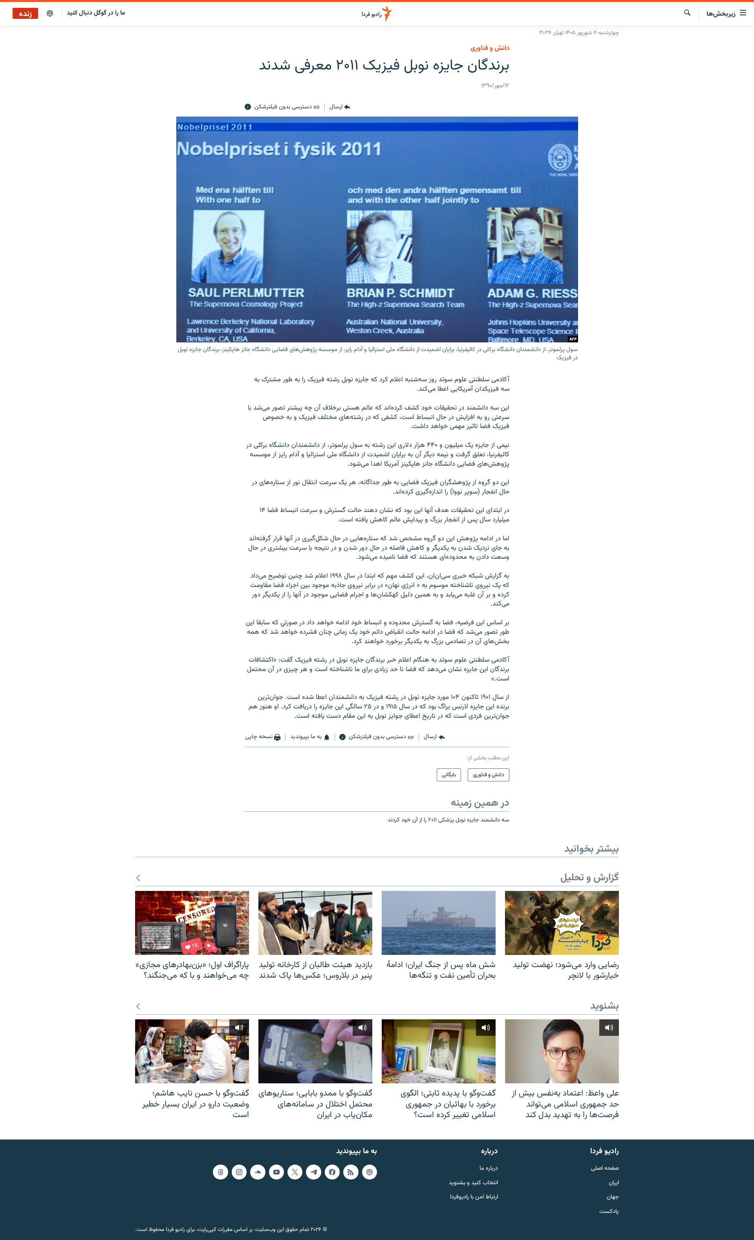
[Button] (339, 107)
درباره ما (488, 1169)
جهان (613, 1197)
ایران (614, 1183)
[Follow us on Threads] (220, 1172)
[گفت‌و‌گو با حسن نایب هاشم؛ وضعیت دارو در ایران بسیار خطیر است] (192, 1051)
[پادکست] (50, 14)
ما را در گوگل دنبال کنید (96, 13)
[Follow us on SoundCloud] (257, 1172)
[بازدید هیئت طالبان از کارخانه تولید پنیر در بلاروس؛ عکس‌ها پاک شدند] (315, 923)
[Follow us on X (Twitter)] (294, 1172)
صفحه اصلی (605, 1169)
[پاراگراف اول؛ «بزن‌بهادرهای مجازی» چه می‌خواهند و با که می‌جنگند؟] (192, 923)
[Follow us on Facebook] (332, 1172)
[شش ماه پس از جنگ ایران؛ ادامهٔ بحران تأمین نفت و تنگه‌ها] (439, 923)
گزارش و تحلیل (589, 878)
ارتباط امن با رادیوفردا (474, 1197)
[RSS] (350, 1172)
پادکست (609, 1212)
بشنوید (604, 1006)
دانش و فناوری (489, 48)
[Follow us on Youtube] (276, 1172)
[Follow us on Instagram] (239, 1172)
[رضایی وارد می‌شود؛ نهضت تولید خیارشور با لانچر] (562, 923)
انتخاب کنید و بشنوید (473, 1183)
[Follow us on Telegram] (313, 1172)
